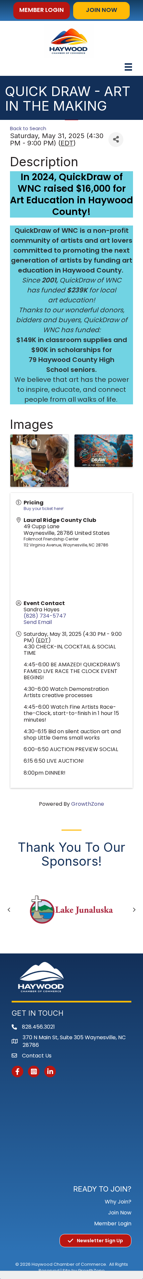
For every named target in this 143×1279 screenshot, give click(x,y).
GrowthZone (87, 804)
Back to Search (28, 128)
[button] (41, 10)
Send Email (38, 622)
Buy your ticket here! (44, 508)
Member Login (112, 1223)
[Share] (115, 139)
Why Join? (118, 1201)
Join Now (119, 1212)
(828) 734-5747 (45, 616)
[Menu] (128, 67)
